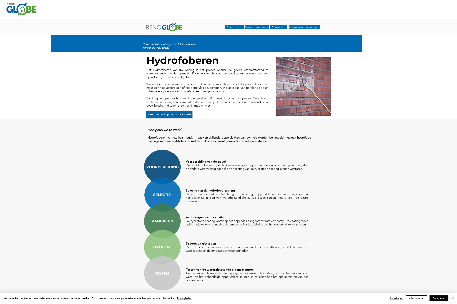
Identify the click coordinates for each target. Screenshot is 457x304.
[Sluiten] (453, 298)
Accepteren (439, 298)
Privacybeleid (184, 298)
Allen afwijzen (416, 298)
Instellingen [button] (396, 298)
